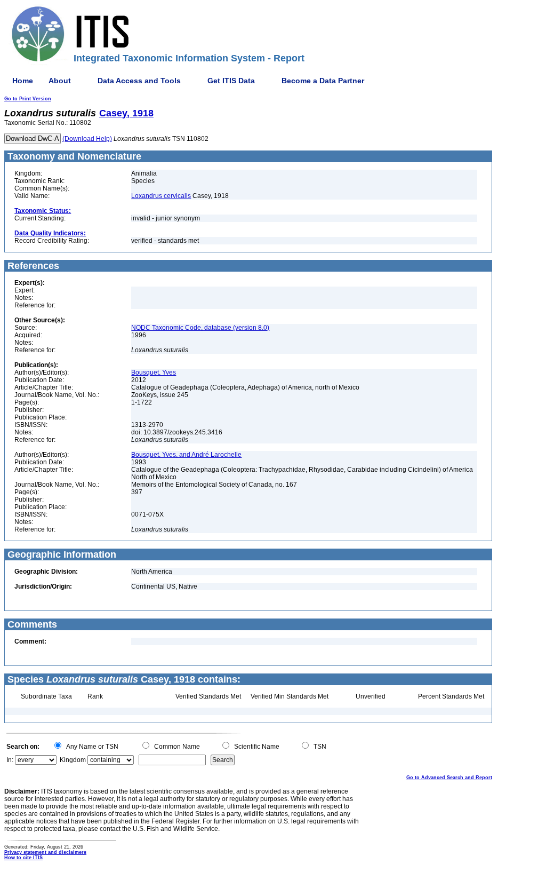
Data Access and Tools (139, 80)
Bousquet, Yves (153, 372)
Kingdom (73, 760)
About (60, 80)
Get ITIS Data (231, 80)
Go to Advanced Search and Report (449, 777)
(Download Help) (87, 138)
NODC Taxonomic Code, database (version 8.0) (200, 327)
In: (9, 760)
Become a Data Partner (323, 80)
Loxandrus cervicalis (161, 196)
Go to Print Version (27, 98)
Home (22, 80)
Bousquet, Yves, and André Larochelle (186, 454)
